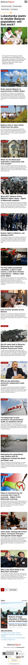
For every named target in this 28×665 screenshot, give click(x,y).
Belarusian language (17, 6)
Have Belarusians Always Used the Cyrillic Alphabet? (13, 637)
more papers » (24, 600)
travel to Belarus (14, 9)
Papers (3, 600)
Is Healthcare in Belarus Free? (8, 639)
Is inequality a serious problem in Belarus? (11, 632)
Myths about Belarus (6, 630)
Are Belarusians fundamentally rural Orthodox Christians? (11, 635)
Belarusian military (5, 9)
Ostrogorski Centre (20, 647)
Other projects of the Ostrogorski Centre (14, 651)
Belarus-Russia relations (6, 6)
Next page (13, 590)
